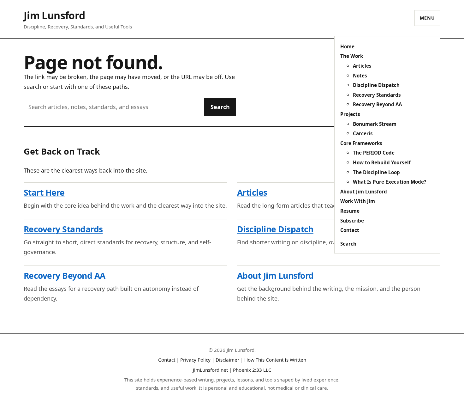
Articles (362, 66)
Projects (350, 114)
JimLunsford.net (210, 370)
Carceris (363, 133)
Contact (349, 230)
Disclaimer (227, 360)
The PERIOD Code (374, 153)
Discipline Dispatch (376, 85)
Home (347, 46)
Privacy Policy (195, 360)
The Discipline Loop (376, 172)
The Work (351, 56)
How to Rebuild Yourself (382, 162)
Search (348, 244)
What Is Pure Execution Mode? (389, 182)
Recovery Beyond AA (377, 104)
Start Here (44, 192)
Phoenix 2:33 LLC (252, 370)
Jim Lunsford (54, 15)
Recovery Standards (377, 95)
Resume (350, 211)
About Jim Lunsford (363, 191)
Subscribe (352, 220)
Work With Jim (357, 201)
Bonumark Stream (374, 124)
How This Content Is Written (275, 360)
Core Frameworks (361, 143)
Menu (427, 18)
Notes (360, 75)
